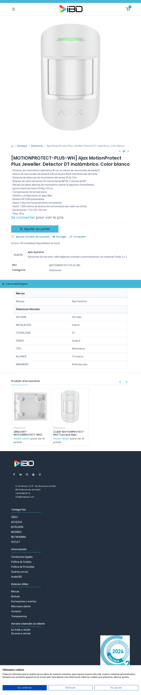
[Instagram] (27, 474)
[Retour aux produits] (124, 151)
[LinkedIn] (20, 474)
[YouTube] (33, 474)
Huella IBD (16, 576)
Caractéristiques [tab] (16, 284)
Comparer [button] (79, 236)
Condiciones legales (22, 556)
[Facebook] (14, 474)
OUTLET (15, 542)
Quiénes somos (19, 571)
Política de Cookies (21, 561)
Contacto (16, 611)
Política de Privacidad (22, 566)
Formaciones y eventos (23, 601)
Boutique (22, 145)
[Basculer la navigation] (13, 9)
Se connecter (23, 217)
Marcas (15, 591)
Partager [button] (61, 236)
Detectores (37, 145)
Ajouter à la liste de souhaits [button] (32, 236)
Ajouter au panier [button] (36, 229)
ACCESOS (16, 522)
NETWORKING (18, 537)
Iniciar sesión (22, 438)
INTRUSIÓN (17, 527)
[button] (120, 382)
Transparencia (19, 616)
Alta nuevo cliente (21, 606)
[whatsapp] (39, 474)
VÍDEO (14, 517)
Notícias (15, 596)
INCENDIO (16, 532)
